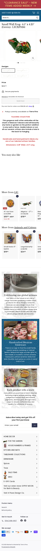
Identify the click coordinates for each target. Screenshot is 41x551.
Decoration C (22, 70)
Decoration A (8, 70)
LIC (16, 192)
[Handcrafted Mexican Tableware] (20, 330)
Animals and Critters (25, 227)
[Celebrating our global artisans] (20, 283)
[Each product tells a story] (20, 378)
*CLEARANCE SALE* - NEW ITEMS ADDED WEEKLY (20, 4)
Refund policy (7, 510)
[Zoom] (33, 58)
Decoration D (8, 76)
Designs (5, 66)
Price (4, 82)
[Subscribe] (34, 425)
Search (4, 507)
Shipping (5, 97)
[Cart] (33, 13)
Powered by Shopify (8, 547)
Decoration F (22, 76)
